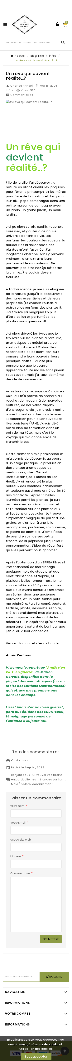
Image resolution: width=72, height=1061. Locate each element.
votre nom (18, 806)
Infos (9, 90)
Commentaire (21, 873)
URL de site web (20, 840)
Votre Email (19, 823)
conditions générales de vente (33, 1044)
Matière (17, 856)
